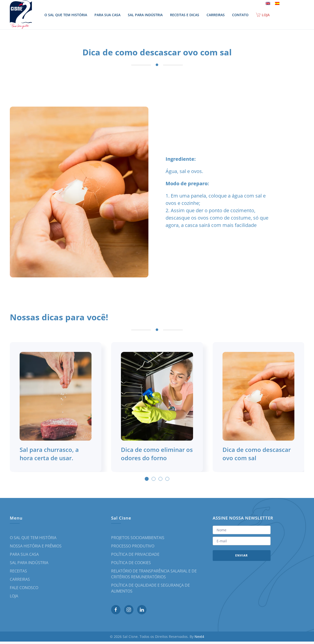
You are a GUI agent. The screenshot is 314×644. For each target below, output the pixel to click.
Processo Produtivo (132, 546)
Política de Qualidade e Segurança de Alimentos (150, 588)
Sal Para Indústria (145, 14)
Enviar (241, 555)
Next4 (199, 636)
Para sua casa (107, 14)
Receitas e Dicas (184, 14)
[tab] (147, 479)
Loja (266, 14)
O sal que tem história (65, 14)
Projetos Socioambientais (137, 537)
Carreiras (216, 14)
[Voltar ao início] (21, 14)
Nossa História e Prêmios (36, 546)
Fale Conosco (24, 587)
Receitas (18, 571)
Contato (240, 14)
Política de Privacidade (135, 554)
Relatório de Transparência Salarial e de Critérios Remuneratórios (154, 574)
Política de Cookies (131, 562)
